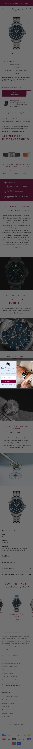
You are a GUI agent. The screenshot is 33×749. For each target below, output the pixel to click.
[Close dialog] (32, 361)
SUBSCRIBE (8, 381)
